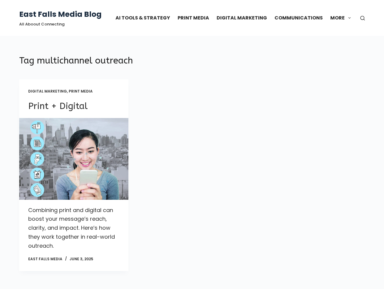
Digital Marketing (242, 17)
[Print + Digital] (73, 159)
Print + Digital (58, 106)
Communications (298, 17)
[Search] (362, 18)
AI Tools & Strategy (143, 17)
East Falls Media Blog (60, 14)
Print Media (193, 17)
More (337, 17)
